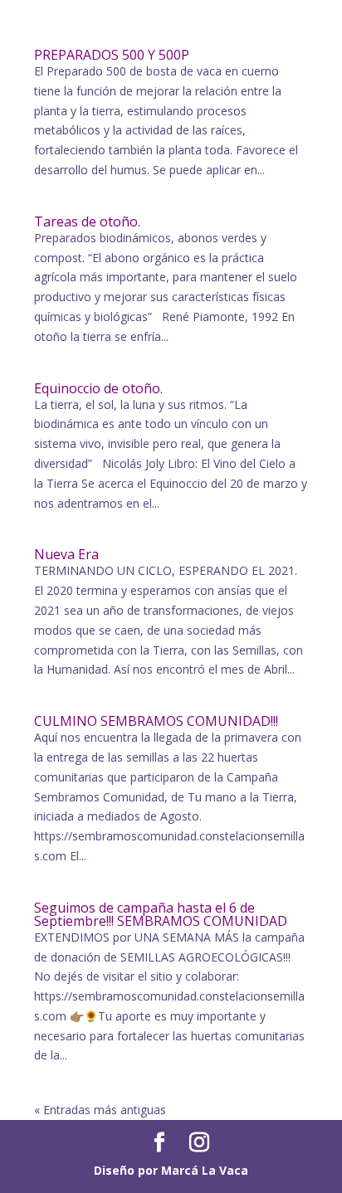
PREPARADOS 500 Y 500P (111, 55)
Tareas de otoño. (87, 221)
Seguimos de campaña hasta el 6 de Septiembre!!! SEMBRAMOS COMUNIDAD (160, 914)
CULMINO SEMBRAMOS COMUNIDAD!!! (156, 721)
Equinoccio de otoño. (98, 388)
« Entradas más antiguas (100, 1110)
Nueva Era (66, 554)
